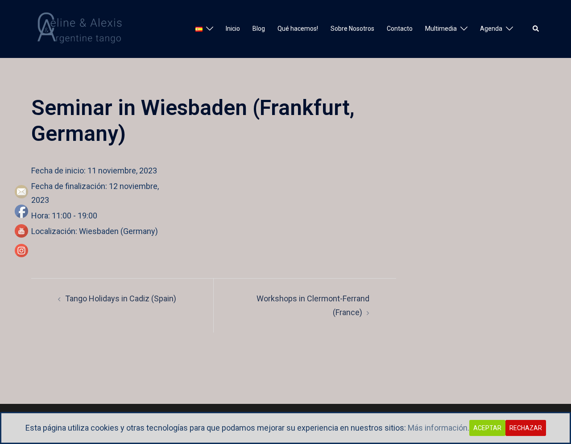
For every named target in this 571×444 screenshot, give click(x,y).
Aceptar (487, 428)
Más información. (438, 427)
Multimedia (441, 28)
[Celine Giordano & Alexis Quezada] (82, 28)
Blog (258, 28)
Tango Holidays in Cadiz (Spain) (120, 298)
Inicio (233, 28)
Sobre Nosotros (352, 28)
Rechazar (525, 428)
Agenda (491, 28)
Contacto (400, 28)
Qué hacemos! (297, 28)
